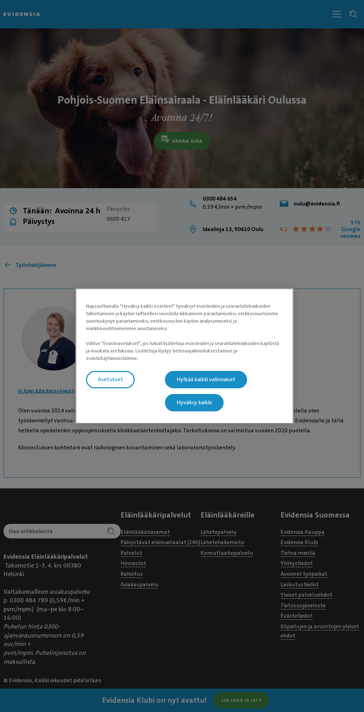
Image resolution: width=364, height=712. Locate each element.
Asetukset (110, 379)
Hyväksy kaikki (194, 402)
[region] (184, 356)
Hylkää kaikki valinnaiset (206, 379)
